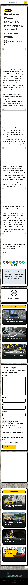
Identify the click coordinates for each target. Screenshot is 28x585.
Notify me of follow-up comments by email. (12, 438)
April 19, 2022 (19, 321)
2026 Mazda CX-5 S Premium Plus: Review (14, 523)
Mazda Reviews (9, 519)
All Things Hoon (9, 536)
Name (4, 397)
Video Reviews (9, 556)
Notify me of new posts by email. (13, 442)
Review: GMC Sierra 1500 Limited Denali (12, 318)
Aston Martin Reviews (11, 549)
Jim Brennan (15, 298)
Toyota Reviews (9, 502)
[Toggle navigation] (2, 2)
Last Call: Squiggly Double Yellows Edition (12, 335)
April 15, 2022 (19, 338)
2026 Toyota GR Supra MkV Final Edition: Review (13, 506)
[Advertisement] (14, 468)
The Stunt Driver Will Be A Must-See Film (13, 540)
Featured (7, 551)
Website (4, 411)
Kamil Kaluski (10, 321)
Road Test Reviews (10, 554)
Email (3, 404)
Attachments (6, 419)
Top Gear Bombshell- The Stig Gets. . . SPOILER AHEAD (18, 275)
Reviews (15, 551)
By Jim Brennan (12, 41)
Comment (5, 375)
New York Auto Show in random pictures (14, 353)
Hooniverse (8, 10)
